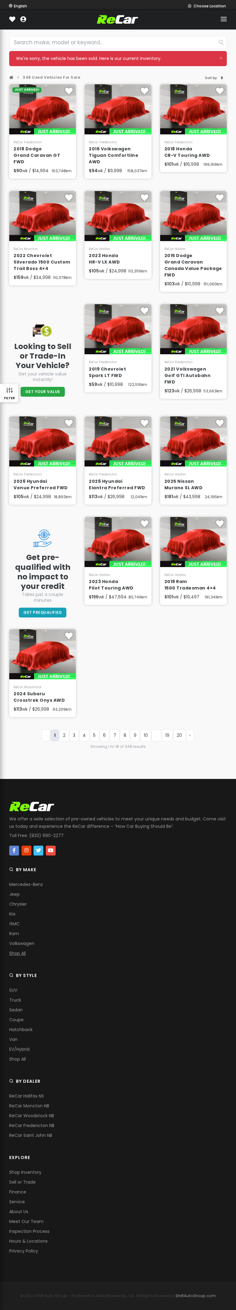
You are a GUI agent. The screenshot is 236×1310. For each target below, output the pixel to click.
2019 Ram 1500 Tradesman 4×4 (190, 584)
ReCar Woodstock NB (31, 1116)
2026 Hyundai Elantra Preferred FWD (117, 484)
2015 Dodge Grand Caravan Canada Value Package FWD (193, 265)
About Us (18, 1212)
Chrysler (18, 904)
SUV (13, 990)
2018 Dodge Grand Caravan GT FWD (37, 155)
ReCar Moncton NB (29, 1106)
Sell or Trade (22, 1182)
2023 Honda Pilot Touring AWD (111, 584)
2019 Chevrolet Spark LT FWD (107, 372)
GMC (14, 924)
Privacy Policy (23, 1251)
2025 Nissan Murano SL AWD (183, 484)
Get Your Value (42, 391)
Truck (15, 1000)
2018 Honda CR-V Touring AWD (187, 152)
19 (167, 735)
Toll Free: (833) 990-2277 (36, 835)
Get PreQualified (42, 612)
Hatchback (21, 1029)
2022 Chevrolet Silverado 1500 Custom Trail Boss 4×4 (42, 262)
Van (13, 1039)
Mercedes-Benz (26, 884)
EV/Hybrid (19, 1049)
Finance (17, 1192)
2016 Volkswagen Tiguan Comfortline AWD (113, 155)
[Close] (220, 58)
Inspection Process (29, 1231)
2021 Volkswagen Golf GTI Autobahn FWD (187, 375)
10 (146, 735)
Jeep (14, 894)
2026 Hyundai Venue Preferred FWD (41, 484)
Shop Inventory (25, 1172)
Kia (12, 914)
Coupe (16, 1020)
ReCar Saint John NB (30, 1135)
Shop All (17, 953)
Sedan (16, 1010)
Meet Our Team (26, 1221)
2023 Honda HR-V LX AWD (104, 258)
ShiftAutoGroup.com (195, 1296)
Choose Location (210, 6)
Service (17, 1202)
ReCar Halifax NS (26, 1096)
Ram (14, 934)
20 (179, 735)
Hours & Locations (28, 1241)
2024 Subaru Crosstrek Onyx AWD (39, 697)
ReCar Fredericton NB (31, 1125)
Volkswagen (21, 943)
